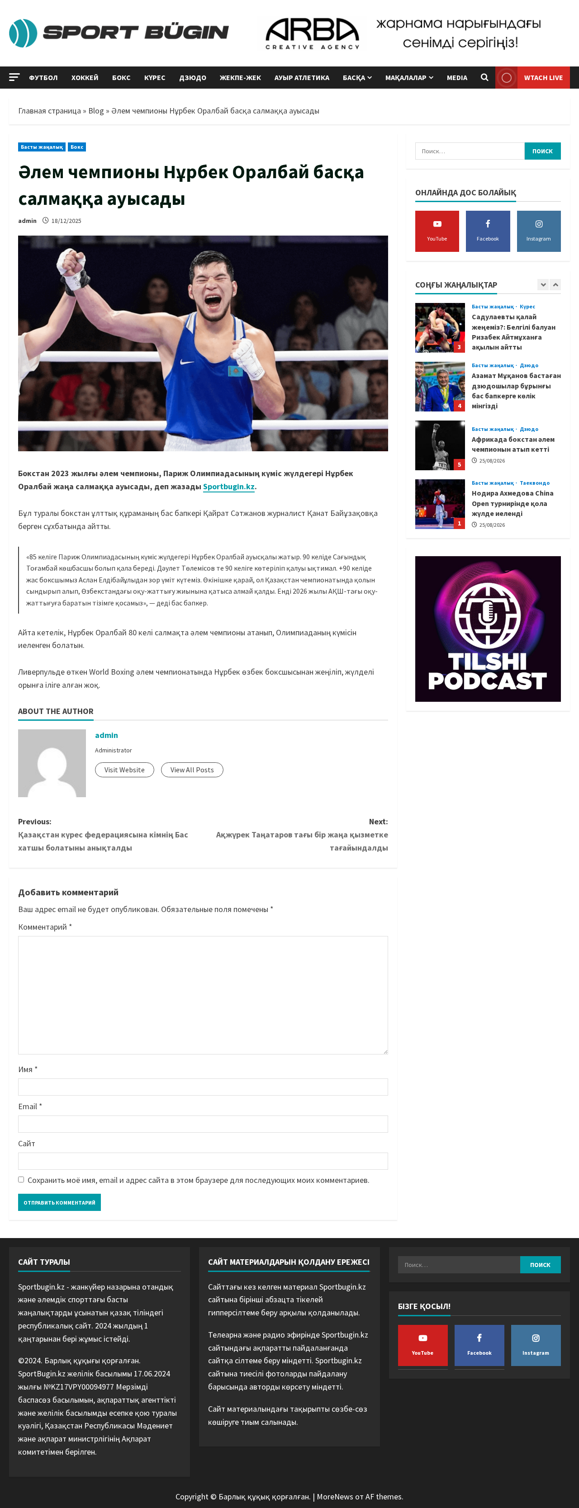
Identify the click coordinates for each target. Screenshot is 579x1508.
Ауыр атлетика (302, 77)
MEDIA (457, 77)
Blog (96, 110)
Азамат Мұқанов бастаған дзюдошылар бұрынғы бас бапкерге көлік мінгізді (440, 386)
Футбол (43, 77)
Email (30, 1106)
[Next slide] (555, 284)
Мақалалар (406, 77)
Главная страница (49, 110)
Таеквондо (535, 483)
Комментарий (45, 927)
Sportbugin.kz (229, 486)
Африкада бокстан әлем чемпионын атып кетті (440, 445)
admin (27, 221)
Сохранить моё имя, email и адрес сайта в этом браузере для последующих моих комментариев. (199, 1180)
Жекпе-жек (240, 77)
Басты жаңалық (42, 146)
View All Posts (192, 769)
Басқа (354, 77)
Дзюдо (192, 77)
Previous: (103, 834)
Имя (28, 1069)
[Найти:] (470, 151)
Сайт (26, 1143)
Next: (302, 834)
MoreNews (335, 1496)
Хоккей (85, 77)
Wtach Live (543, 77)
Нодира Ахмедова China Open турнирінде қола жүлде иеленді (440, 504)
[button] (14, 77)
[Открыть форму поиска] (485, 77)
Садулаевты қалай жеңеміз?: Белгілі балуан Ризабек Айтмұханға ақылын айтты (440, 328)
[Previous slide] (543, 284)
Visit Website (124, 769)
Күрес (155, 77)
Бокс (121, 77)
